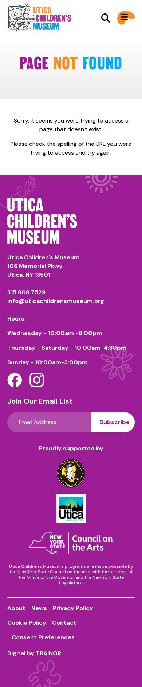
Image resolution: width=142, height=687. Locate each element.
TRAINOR (48, 653)
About (16, 608)
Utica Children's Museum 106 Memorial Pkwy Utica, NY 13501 (43, 266)
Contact (64, 622)
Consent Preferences (43, 637)
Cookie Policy (26, 622)
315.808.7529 (26, 292)
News (39, 608)
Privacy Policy (73, 608)
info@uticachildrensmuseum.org (55, 301)
